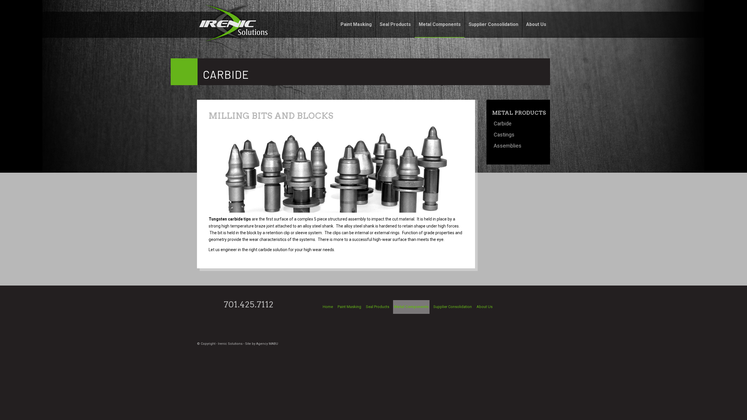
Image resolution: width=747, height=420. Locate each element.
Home (328, 306)
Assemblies (507, 146)
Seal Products (377, 306)
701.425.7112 (249, 304)
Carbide (503, 123)
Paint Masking (349, 306)
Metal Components (411, 306)
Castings (504, 135)
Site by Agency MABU (261, 344)
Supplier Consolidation (452, 306)
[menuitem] (356, 24)
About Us (485, 306)
